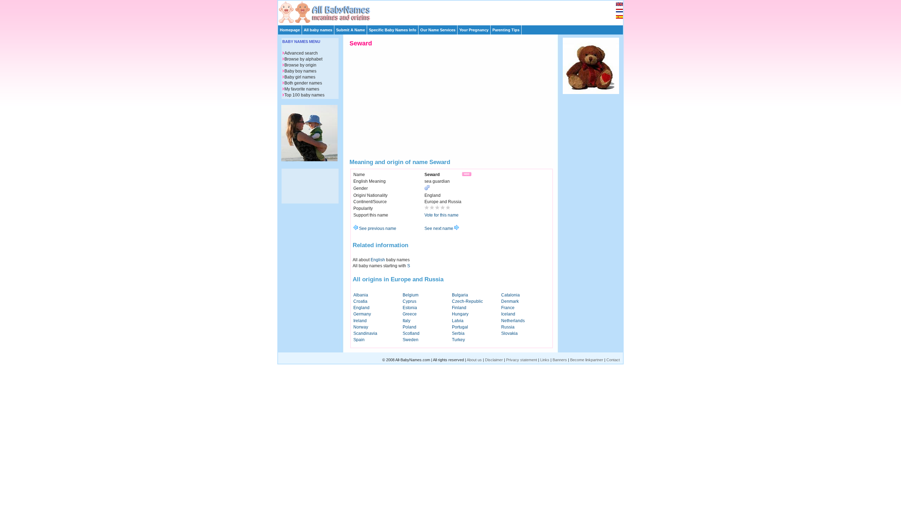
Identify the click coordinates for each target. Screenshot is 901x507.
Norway (360, 327)
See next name (439, 228)
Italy (406, 320)
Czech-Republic (467, 301)
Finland (459, 307)
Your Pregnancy (474, 30)
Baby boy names (300, 71)
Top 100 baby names (304, 95)
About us (474, 360)
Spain (359, 339)
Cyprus (409, 301)
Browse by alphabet (303, 59)
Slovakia (509, 333)
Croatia (360, 301)
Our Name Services (437, 30)
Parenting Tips (505, 30)
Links (544, 360)
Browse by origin (300, 65)
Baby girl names (299, 77)
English (378, 259)
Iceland (508, 314)
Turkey (458, 339)
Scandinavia (365, 333)
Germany (362, 314)
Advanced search (301, 53)
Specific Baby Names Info (392, 30)
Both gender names (303, 83)
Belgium (410, 295)
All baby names (318, 30)
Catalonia (510, 295)
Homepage (290, 30)
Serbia (458, 333)
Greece (410, 314)
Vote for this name (441, 215)
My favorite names (301, 89)
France (508, 307)
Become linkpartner (586, 360)
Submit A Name (350, 30)
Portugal (460, 327)
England (361, 307)
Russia (508, 327)
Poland (409, 327)
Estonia (410, 307)
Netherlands (513, 320)
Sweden (410, 339)
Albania (360, 295)
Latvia (458, 320)
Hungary (460, 314)
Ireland (360, 320)
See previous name (377, 228)
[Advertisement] (453, 11)
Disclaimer (494, 360)
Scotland (411, 333)
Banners (560, 360)
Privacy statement (521, 360)
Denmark (510, 301)
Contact (613, 360)
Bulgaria (460, 295)
